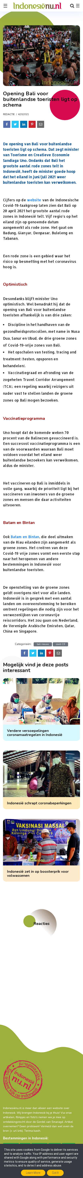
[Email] (40, 124)
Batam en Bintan (25, 536)
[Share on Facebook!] (6, 124)
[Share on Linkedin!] (23, 124)
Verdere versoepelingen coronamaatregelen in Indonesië (34, 732)
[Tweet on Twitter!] (15, 124)
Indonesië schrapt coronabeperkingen (39, 803)
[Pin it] (32, 124)
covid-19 (60, 644)
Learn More (33, 1172)
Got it (55, 1172)
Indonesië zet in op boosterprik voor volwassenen (38, 873)
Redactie (9, 114)
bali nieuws (43, 644)
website (34, 200)
